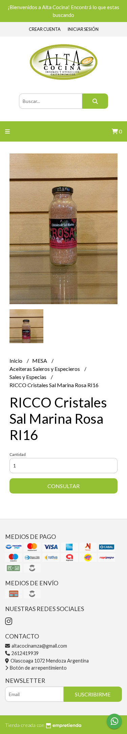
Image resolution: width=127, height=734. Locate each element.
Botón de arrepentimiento (38, 668)
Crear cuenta (45, 29)
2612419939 (24, 653)
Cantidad (17, 454)
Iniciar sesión (83, 29)
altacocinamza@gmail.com (38, 646)
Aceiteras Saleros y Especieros (45, 368)
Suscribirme (92, 694)
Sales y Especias (28, 377)
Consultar (63, 486)
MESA (40, 360)
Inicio (16, 360)
